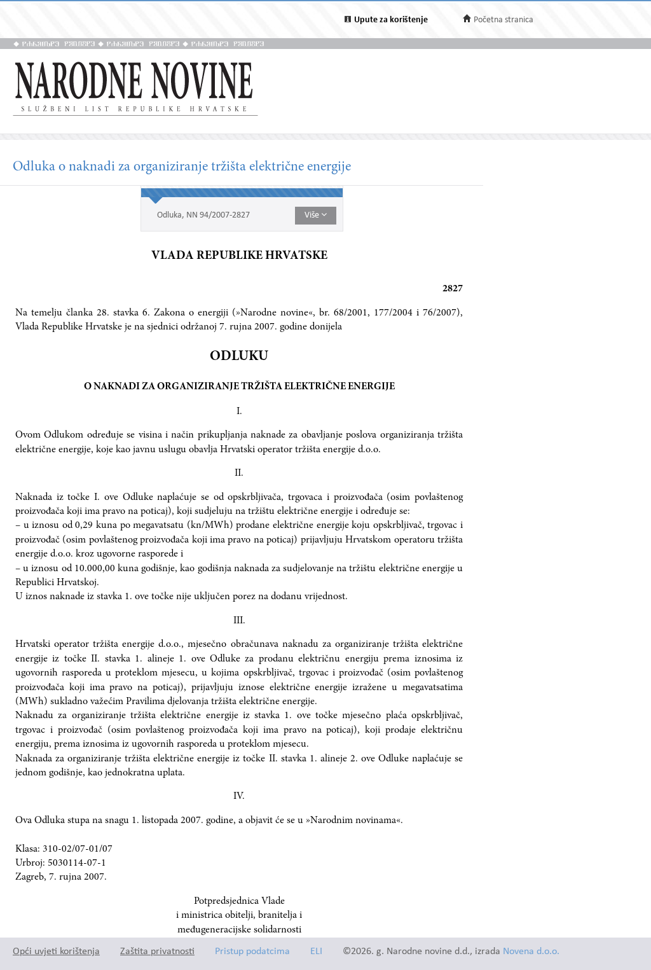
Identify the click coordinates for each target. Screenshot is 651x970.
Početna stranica (503, 20)
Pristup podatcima (252, 951)
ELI (316, 951)
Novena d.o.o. (531, 951)
